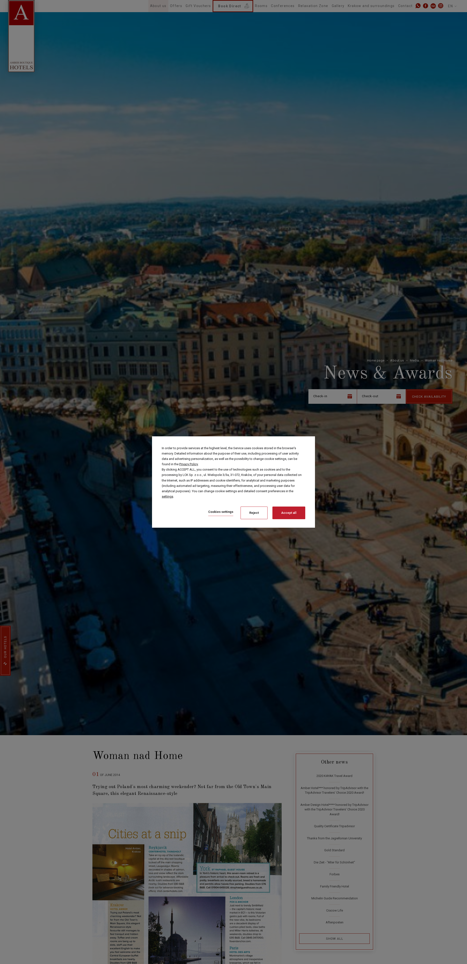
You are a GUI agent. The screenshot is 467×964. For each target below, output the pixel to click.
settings (167, 496)
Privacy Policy (188, 464)
